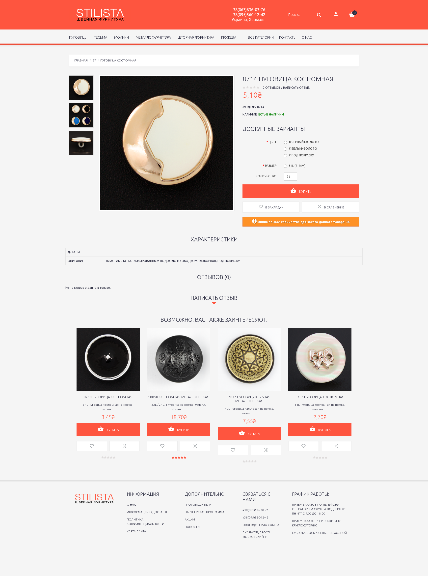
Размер (270, 165)
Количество (266, 176)
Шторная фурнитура (195, 37)
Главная (81, 60)
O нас (131, 504)
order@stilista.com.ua (260, 524)
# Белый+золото (303, 148)
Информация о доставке (147, 512)
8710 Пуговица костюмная (108, 397)
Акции (190, 519)
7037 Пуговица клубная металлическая (249, 399)
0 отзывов (271, 87)
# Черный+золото (304, 142)
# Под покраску (301, 155)
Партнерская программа (204, 512)
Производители (198, 504)
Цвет (272, 142)
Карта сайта (136, 531)
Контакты (287, 37)
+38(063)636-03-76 (248, 9)
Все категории (260, 37)
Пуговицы (78, 37)
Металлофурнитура (152, 37)
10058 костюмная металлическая (178, 397)
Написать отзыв (296, 87)
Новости (192, 526)
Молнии (121, 37)
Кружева (228, 37)
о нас (307, 37)
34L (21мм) (297, 165)
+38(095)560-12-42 (248, 14)
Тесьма (100, 37)
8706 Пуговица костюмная (319, 397)
